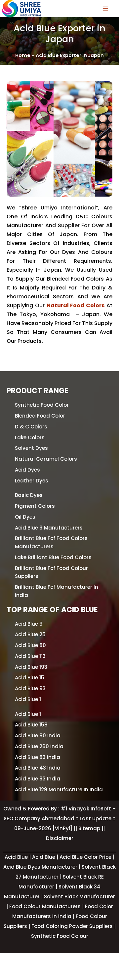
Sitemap (89, 828)
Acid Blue (44, 857)
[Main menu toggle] (105, 8)
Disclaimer (59, 838)
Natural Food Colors (76, 305)
